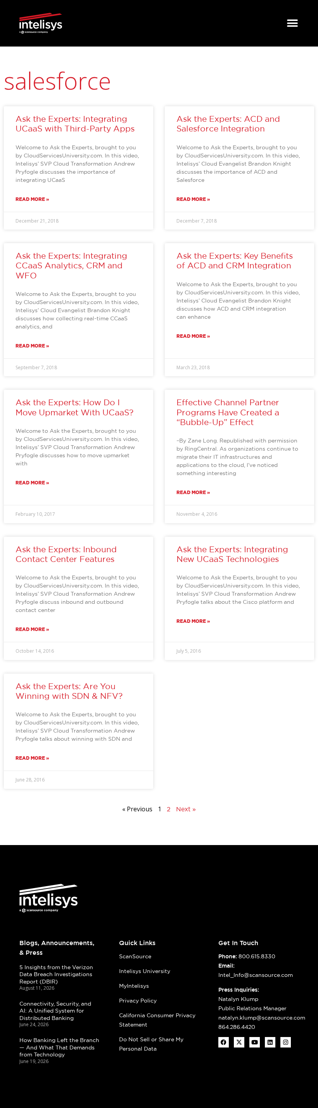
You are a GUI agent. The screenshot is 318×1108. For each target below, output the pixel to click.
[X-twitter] (239, 1042)
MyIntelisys (134, 985)
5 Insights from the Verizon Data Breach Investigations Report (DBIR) (56, 974)
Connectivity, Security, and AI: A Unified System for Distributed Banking (55, 1011)
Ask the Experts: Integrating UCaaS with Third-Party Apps (75, 124)
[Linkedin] (270, 1042)
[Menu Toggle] (292, 23)
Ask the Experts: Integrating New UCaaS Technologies (232, 554)
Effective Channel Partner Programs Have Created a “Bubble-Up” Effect (227, 412)
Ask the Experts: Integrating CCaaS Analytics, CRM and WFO (71, 265)
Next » (186, 809)
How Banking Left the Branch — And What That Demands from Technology (59, 1047)
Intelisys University (144, 971)
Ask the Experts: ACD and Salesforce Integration (228, 124)
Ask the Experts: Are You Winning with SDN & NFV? (69, 691)
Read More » (32, 199)
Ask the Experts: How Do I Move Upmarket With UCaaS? (74, 407)
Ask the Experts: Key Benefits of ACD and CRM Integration (234, 261)
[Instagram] (285, 1042)
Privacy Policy (138, 1000)
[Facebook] (223, 1042)
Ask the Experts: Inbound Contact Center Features (66, 554)
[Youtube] (254, 1042)
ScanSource (135, 956)
